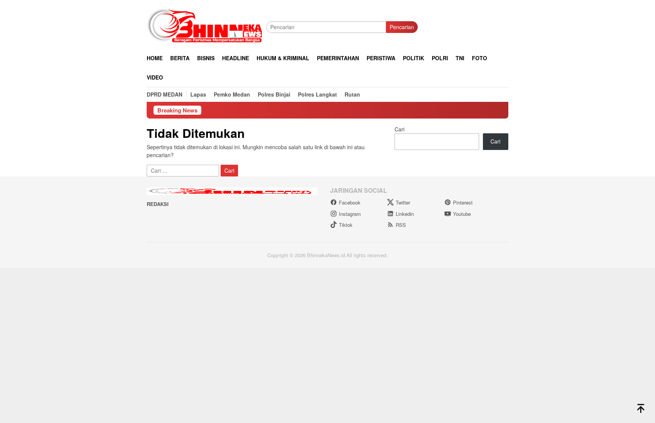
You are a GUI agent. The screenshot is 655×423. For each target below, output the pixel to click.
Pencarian (402, 27)
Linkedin (405, 213)
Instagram (350, 213)
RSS (401, 224)
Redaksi (158, 204)
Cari (399, 129)
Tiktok (346, 224)
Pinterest (463, 202)
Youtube (462, 213)
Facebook (349, 202)
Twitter (403, 202)
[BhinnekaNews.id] (206, 26)
